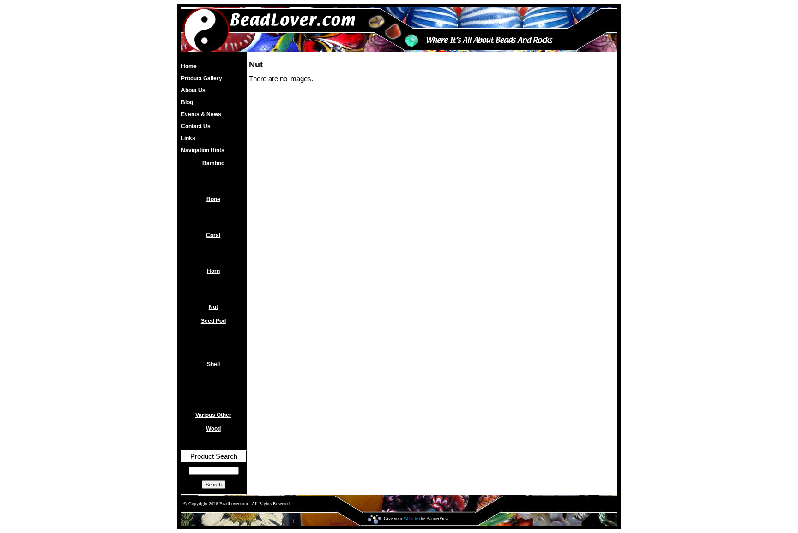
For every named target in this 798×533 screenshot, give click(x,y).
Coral (213, 235)
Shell (213, 364)
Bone (213, 199)
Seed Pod (213, 321)
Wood (213, 429)
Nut (213, 307)
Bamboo (213, 163)
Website (411, 518)
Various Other (213, 415)
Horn (213, 271)
